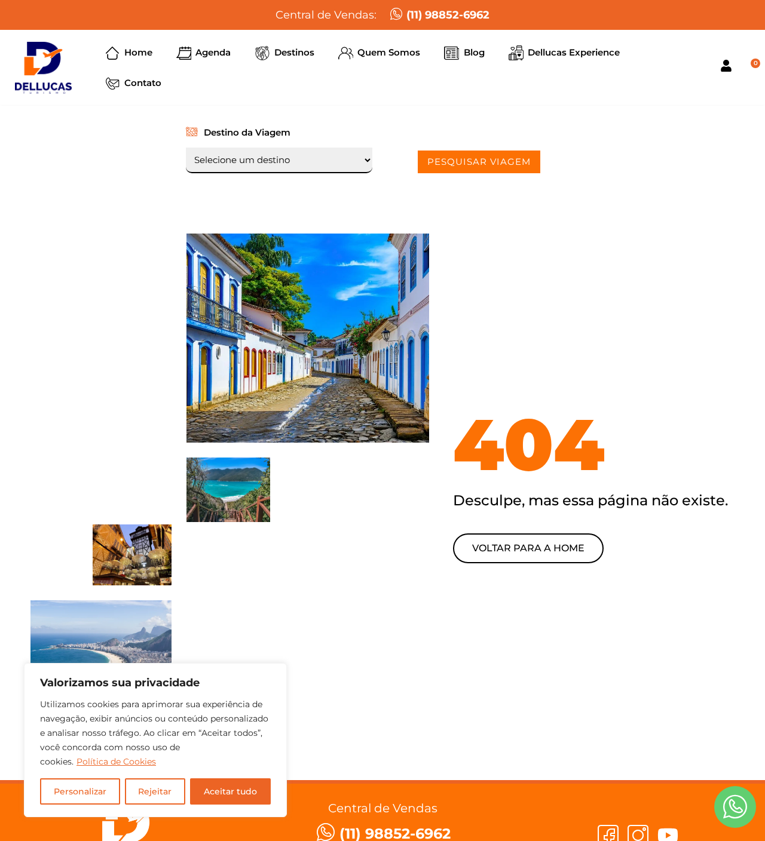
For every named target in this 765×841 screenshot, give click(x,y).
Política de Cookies (116, 761)
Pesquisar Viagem (479, 161)
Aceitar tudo (230, 791)
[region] (155, 740)
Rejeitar (155, 791)
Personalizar (80, 791)
